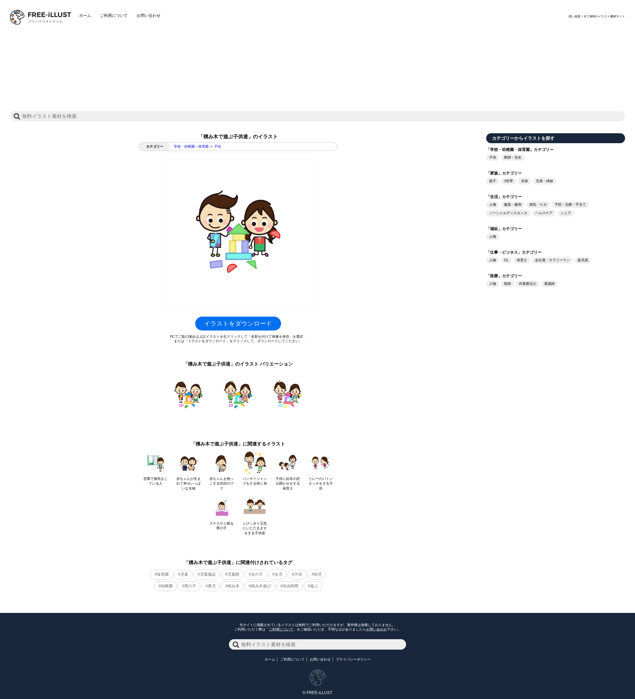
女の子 (257, 574)
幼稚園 (167, 586)
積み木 (233, 586)
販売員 (583, 260)
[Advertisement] (317, 64)
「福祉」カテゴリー (504, 229)
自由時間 (290, 586)
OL (506, 260)
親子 (492, 181)
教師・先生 (512, 157)
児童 (184, 574)
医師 (507, 284)
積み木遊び (261, 586)
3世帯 (508, 181)
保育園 (163, 574)
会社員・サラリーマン (552, 260)
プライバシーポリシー (353, 659)
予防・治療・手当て (570, 204)
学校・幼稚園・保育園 (191, 146)
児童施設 (208, 574)
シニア (566, 213)
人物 (492, 204)
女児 (279, 574)
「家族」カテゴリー (504, 173)
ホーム (85, 15)
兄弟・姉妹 (544, 181)
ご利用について (114, 15)
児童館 (233, 574)
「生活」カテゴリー (504, 197)
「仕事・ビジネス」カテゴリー (514, 252)
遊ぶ (314, 586)
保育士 (522, 260)
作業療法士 (527, 284)
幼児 (318, 574)
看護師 (549, 284)
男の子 (190, 586)
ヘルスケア (544, 213)
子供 (217, 146)
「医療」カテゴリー (504, 276)
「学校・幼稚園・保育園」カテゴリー (520, 149)
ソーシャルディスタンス (508, 213)
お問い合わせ (148, 15)
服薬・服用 (512, 204)
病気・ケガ (538, 204)
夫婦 (524, 181)
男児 (212, 586)
